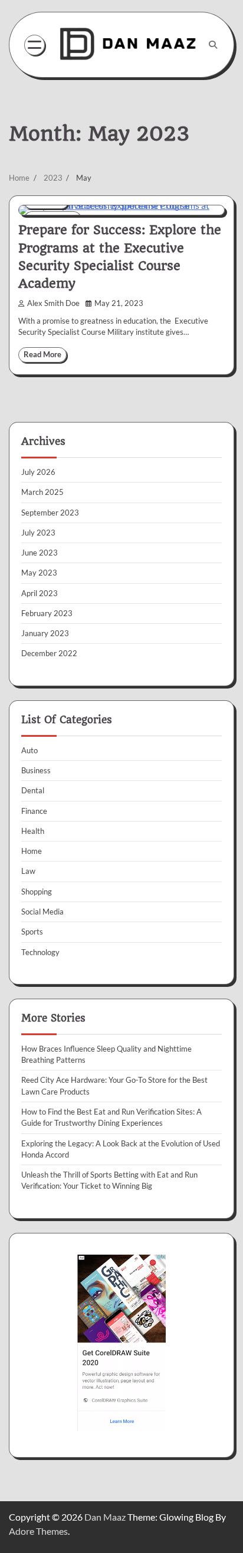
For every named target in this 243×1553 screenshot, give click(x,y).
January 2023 (45, 633)
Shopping (36, 891)
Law (28, 871)
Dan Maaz (105, 1516)
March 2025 (42, 492)
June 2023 (39, 552)
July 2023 (38, 532)
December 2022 (49, 653)
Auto (29, 750)
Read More (42, 354)
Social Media (42, 911)
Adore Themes (38, 1531)
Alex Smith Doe (53, 303)
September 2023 (50, 512)
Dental (32, 790)
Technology (40, 952)
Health (32, 831)
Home (31, 851)
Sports (32, 931)
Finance (34, 811)
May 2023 (39, 572)
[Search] (213, 45)
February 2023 (47, 613)
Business (36, 770)
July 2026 (38, 472)
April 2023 (39, 593)
